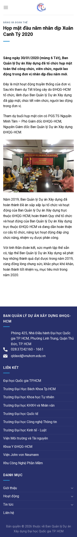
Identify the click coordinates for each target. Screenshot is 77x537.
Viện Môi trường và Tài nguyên (25, 438)
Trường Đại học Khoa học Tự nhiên (28, 397)
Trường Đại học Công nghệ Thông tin (30, 422)
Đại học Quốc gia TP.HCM (22, 381)
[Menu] (5, 7)
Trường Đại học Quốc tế (20, 414)
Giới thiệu (10, 488)
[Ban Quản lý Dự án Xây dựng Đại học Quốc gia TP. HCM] (41, 7)
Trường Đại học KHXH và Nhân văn (29, 405)
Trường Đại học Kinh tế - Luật (24, 430)
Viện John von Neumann (21, 455)
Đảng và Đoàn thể (15, 22)
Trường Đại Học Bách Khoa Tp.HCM (29, 389)
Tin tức (8, 504)
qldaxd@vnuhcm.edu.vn (28, 356)
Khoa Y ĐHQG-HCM (17, 447)
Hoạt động (11, 496)
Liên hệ (8, 513)
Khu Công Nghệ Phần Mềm (23, 463)
